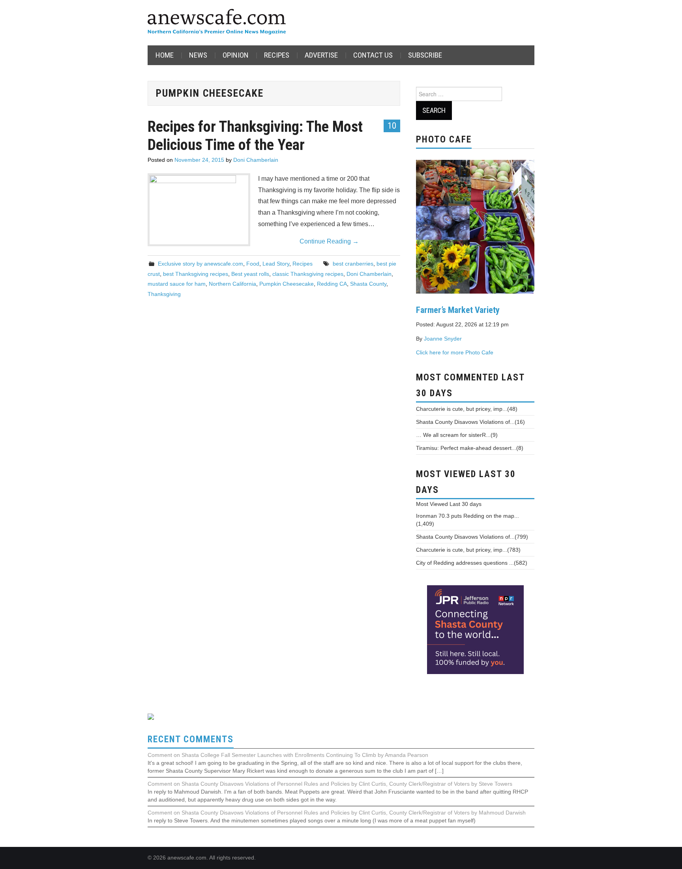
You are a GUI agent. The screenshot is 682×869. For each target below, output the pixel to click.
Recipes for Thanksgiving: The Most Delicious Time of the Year (255, 136)
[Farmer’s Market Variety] (475, 226)
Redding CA (332, 284)
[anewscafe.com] (217, 22)
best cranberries (353, 263)
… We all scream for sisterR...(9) (457, 435)
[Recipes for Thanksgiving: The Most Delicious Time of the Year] (199, 209)
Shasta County (368, 284)
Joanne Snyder (443, 338)
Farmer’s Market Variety (458, 310)
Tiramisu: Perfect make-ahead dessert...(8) (469, 448)
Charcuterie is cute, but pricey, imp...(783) (468, 550)
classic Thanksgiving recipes (307, 274)
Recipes (276, 55)
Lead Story (275, 263)
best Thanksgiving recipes (195, 274)
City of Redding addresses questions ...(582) (471, 563)
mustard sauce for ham (177, 284)
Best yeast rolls (250, 274)
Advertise (321, 55)
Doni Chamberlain (255, 160)
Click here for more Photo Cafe (454, 352)
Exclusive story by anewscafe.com (200, 263)
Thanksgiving (164, 294)
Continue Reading (329, 241)
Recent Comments (191, 739)
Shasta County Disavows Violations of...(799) (472, 537)
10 (392, 125)
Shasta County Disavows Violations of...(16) (470, 422)
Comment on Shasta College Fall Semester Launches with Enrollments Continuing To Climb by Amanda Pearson (288, 755)
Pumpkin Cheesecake (286, 284)
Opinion (236, 55)
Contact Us (373, 55)
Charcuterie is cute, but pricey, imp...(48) (466, 409)
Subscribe (425, 55)
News (198, 55)
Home (165, 55)
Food (252, 263)
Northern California (232, 284)
